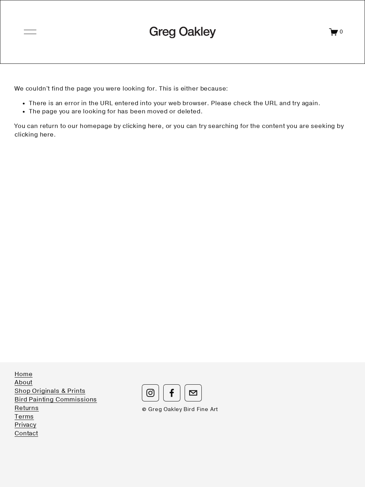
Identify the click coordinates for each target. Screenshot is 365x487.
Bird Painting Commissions (56, 399)
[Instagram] (150, 392)
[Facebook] (171, 392)
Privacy (25, 425)
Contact (26, 433)
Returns (27, 408)
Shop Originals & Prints (50, 391)
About (23, 382)
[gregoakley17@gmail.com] (193, 392)
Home (23, 374)
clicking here (142, 126)
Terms (24, 416)
